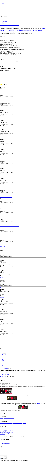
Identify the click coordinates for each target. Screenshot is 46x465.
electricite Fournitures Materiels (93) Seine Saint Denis (6, 430)
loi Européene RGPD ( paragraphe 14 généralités (22, 30)
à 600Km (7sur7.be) (39, 403)
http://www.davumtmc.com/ (6, 251)
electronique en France (3, 376)
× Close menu (3, 22)
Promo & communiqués (4, 21)
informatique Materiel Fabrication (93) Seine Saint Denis (6, 432)
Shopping (3, 19)
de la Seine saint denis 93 (9, 25)
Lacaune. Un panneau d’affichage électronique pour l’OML (7, 418)
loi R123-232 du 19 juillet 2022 (14, 29)
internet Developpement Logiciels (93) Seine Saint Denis (6, 433)
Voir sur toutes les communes (5, 368)
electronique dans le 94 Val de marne (6, 372)
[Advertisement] (23, 10)
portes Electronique (2, 434)
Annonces (3, 18)
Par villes (3, 20)
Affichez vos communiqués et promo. (6, 440)
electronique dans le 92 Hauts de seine (6, 373)
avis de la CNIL (32, 29)
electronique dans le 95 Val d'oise (5, 374)
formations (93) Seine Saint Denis (4, 431)
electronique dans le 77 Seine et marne (6, 375)
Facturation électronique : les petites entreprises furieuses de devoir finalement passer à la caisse (11, 415)
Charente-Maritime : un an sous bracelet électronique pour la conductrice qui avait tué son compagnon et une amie (13, 423)
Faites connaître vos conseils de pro (6, 443)
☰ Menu (3, 23)
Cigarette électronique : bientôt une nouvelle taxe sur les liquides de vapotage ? (9, 425)
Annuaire (3, 3)
